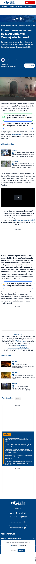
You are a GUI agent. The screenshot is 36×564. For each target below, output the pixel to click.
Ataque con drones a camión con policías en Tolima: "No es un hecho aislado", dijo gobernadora (18, 463)
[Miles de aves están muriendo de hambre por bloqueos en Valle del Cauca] (6, 375)
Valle (17, 398)
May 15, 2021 (29, 350)
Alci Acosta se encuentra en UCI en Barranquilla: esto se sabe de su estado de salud (18, 439)
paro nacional (17, 134)
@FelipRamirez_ (20, 341)
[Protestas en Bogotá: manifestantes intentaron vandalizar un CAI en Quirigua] (6, 386)
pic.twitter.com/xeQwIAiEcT (24, 220)
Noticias (14, 545)
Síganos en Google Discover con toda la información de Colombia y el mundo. (20, 125)
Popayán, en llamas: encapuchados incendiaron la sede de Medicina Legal (23, 365)
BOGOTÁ (14, 150)
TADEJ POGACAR (28, 6)
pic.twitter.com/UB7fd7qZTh (18, 348)
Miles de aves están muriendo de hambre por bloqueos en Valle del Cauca (23, 376)
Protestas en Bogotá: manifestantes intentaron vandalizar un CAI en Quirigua (21, 388)
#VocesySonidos (21, 345)
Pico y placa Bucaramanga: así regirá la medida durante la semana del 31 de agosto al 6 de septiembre (18, 450)
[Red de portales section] (33, 534)
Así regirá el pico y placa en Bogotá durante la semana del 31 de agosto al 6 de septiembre (18, 456)
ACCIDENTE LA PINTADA (15, 6)
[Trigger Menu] (2, 2)
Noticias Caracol (5, 25)
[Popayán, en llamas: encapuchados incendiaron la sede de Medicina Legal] (6, 364)
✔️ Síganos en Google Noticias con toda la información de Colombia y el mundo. (19, 285)
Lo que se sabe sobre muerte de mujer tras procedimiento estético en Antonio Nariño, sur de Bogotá (23, 154)
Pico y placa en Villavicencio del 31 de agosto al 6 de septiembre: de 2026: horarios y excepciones (23, 165)
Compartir (29, 65)
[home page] (18, 503)
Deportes (23, 545)
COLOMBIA (14, 25)
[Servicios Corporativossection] (33, 538)
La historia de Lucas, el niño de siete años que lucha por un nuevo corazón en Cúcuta (18, 445)
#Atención (18, 334)
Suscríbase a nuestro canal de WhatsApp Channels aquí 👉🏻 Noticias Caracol (19, 117)
